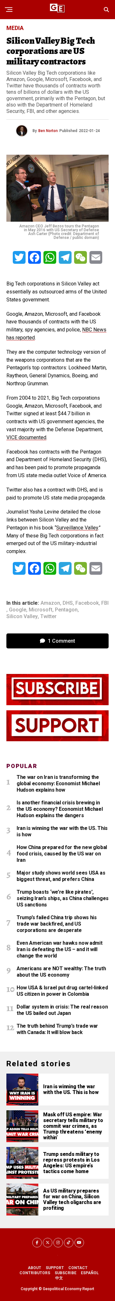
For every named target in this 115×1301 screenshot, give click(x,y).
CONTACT (78, 1268)
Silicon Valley (22, 616)
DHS (68, 603)
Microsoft (40, 609)
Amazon (50, 603)
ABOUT (34, 1268)
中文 (59, 1278)
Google (17, 609)
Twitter (48, 616)
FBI (105, 603)
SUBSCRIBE (65, 1273)
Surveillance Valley (77, 528)
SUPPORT (55, 1268)
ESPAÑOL (90, 1273)
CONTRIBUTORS (34, 1273)
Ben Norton (48, 131)
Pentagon (66, 609)
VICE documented (26, 437)
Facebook (87, 603)
